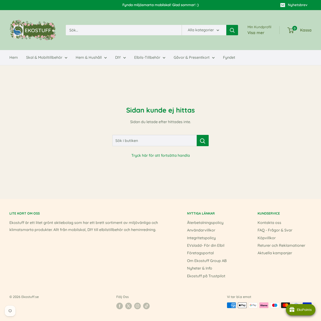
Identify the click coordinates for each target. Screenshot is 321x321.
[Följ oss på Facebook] (119, 305)
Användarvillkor (201, 230)
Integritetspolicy (201, 237)
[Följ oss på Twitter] (128, 305)
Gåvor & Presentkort (192, 57)
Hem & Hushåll (89, 57)
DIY (118, 57)
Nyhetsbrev (297, 5)
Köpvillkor (267, 237)
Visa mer (255, 32)
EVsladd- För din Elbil (205, 245)
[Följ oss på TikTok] (146, 305)
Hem (13, 57)
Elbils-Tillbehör (147, 57)
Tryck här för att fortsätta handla (160, 155)
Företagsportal (200, 253)
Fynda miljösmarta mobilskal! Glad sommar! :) (160, 5)
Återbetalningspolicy (205, 222)
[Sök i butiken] (203, 140)
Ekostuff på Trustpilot (206, 276)
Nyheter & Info (199, 268)
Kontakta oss (269, 222)
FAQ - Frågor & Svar (275, 230)
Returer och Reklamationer (281, 245)
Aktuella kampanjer (275, 253)
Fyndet (229, 57)
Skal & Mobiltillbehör (44, 57)
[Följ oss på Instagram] (137, 305)
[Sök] (232, 30)
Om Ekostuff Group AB (207, 260)
